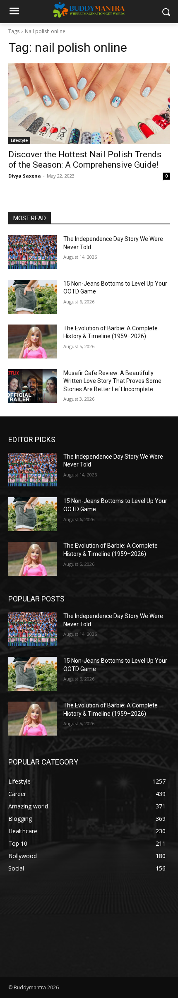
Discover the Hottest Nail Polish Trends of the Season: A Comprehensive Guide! (84, 159)
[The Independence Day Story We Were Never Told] (32, 252)
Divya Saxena (24, 176)
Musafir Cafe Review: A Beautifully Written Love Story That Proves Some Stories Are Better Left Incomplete (112, 381)
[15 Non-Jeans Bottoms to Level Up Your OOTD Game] (32, 297)
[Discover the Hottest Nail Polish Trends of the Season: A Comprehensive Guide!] (89, 103)
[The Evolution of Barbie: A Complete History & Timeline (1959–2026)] (32, 341)
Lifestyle (19, 140)
